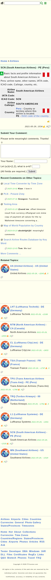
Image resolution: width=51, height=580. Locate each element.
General (19, 522)
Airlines (14, 61)
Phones (22, 558)
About (17, 532)
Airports (16, 519)
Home (4, 61)
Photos (24, 542)
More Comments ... (11, 253)
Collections (29, 532)
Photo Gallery (33, 522)
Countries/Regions (11, 538)
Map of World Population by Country (23, 225)
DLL (3, 554)
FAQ (38, 558)
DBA (25, 551)
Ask (3, 545)
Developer (15, 551)
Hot (11, 532)
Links (40, 554)
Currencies (7, 522)
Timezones (28, 526)
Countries (35, 519)
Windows (34, 551)
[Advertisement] (25, 32)
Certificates (20, 554)
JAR (43, 551)
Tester (4, 551)
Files (9, 554)
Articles (33, 542)
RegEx (32, 554)
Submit (31, 171)
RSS (42, 542)
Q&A (3, 558)
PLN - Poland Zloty (14, 194)
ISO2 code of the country (34, 116)
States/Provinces (10, 526)
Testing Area (10, 204)
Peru (18, 109)
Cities (25, 519)
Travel (31, 558)
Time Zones (21, 535)
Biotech (11, 558)
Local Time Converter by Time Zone (23, 183)
